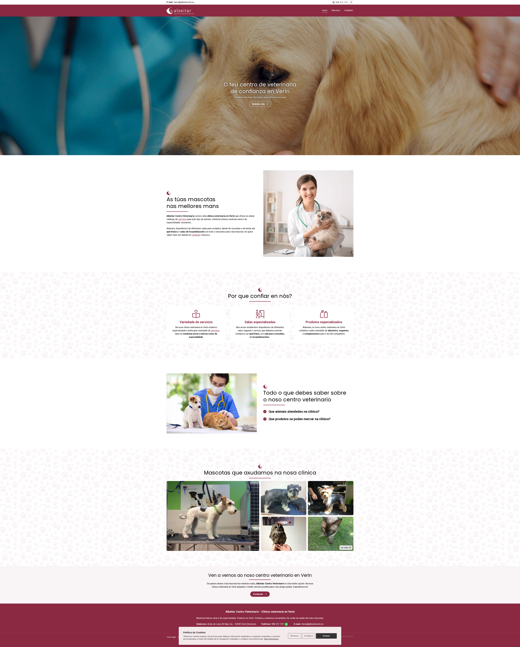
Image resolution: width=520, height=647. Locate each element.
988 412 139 (278, 624)
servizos (182, 219)
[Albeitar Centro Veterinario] (180, 10)
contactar (195, 235)
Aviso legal (171, 637)
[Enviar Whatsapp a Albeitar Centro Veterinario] (351, 2)
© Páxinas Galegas (345, 637)
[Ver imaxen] (213, 516)
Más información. (271, 639)
